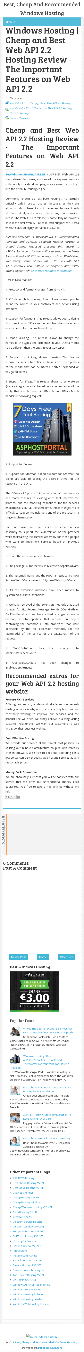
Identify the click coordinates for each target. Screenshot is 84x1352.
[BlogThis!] (11, 797)
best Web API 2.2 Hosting (23, 103)
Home (43, 957)
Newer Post (18, 957)
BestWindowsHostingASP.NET (25, 174)
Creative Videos (22, 1217)
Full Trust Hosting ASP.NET (28, 1236)
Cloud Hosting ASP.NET (26, 1212)
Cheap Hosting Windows (27, 1202)
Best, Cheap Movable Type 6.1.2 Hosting (46, 1138)
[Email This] (7, 797)
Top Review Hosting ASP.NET (29, 1275)
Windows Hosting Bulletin (28, 1294)
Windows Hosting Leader (27, 1299)
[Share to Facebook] (18, 797)
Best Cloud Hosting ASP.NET (29, 1188)
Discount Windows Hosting (28, 1226)
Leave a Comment (19, 118)
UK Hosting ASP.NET (24, 1280)
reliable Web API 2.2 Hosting (25, 108)
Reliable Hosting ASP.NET (27, 1260)
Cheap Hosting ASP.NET (27, 1197)
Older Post (66, 957)
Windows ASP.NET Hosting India (31, 1284)
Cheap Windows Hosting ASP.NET (32, 1207)
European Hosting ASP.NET (29, 1231)
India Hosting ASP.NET (26, 1255)
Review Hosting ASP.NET (27, 1265)
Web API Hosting (19, 113)
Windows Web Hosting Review (31, 1304)
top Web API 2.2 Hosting (58, 108)
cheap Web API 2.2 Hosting (55, 103)
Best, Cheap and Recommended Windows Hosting (46, 1342)
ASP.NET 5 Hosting (23, 1178)
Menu (10, 22)
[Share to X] (15, 797)
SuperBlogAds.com (50, 1347)
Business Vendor (23, 1192)
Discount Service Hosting (27, 1221)
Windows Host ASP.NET (26, 1289)
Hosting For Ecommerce (26, 1241)
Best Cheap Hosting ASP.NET (29, 1183)
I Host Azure (20, 1250)
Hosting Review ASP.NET (27, 1246)
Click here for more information (51, 270)
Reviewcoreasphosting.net (29, 1270)
